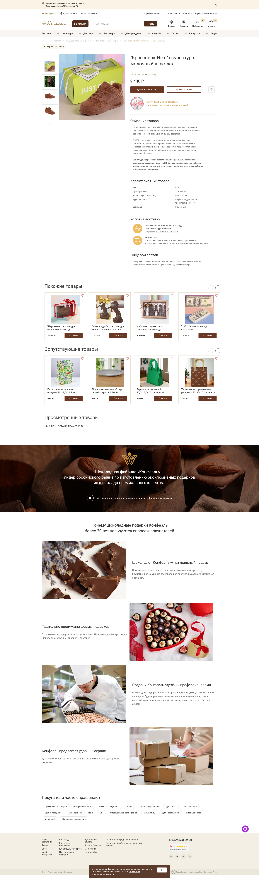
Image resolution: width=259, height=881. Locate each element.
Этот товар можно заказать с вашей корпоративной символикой (167, 103)
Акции (214, 33)
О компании (171, 13)
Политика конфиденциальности (122, 839)
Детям (175, 33)
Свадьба (156, 33)
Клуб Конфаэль (47, 853)
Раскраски (194, 33)
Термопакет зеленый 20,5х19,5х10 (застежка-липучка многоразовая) (150, 391)
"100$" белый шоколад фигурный (194, 328)
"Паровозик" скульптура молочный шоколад (61, 328)
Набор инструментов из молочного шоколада (150, 328)
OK (162, 870)
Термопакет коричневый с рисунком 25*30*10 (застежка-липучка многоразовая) (198, 391)
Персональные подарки (66, 853)
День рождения (133, 33)
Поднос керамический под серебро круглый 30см (107, 391)
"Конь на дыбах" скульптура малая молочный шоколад (108, 328)
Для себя (88, 33)
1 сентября (67, 33)
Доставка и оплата (88, 13)
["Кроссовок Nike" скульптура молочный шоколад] (92, 87)
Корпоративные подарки (206, 13)
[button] (50, 123)
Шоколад (64, 839)
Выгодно (46, 33)
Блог (44, 849)
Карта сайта (91, 852)
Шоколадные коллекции (66, 844)
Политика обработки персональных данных (124, 844)
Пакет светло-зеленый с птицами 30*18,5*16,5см (61, 391)
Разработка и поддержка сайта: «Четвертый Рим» (196, 872)
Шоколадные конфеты (70, 849)
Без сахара (109, 33)
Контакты (187, 13)
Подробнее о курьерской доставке (161, 231)
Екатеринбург (51, 13)
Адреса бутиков (70, 13)
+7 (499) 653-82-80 (180, 840)
